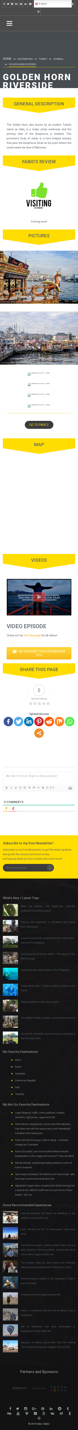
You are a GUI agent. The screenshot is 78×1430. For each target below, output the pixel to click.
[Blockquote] (33, 787)
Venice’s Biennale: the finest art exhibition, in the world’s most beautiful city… (48, 1215)
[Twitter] (18, 721)
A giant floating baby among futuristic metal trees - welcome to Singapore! (48, 940)
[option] (17, 1388)
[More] (39, 733)
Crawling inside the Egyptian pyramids (41, 1294)
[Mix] (59, 721)
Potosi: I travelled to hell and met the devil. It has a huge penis (48, 1312)
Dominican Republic (25, 1080)
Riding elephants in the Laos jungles (40, 1002)
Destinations (25, 59)
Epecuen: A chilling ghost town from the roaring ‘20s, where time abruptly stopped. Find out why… (48, 1344)
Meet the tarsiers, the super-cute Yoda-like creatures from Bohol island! (48, 908)
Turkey (43, 59)
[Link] (43, 787)
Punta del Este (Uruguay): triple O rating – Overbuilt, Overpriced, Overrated (42, 1142)
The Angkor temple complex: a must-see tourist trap (48, 1018)
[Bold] (6, 787)
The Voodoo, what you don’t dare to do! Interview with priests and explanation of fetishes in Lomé (48, 1265)
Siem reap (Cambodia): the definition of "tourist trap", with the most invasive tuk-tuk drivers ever (45, 1176)
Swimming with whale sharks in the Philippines (45, 970)
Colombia (20, 1073)
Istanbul (58, 59)
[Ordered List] (24, 787)
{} (47, 787)
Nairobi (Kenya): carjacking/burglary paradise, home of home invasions (43, 1165)
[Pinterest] (39, 721)
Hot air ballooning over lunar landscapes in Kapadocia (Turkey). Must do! (48, 1328)
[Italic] (11, 787)
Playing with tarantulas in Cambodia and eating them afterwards (48, 924)
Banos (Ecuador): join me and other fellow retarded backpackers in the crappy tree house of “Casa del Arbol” (44, 1153)
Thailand (19, 1094)
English (42, 3)
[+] (52, 787)
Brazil (18, 1067)
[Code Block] (38, 787)
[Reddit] (49, 721)
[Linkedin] (29, 721)
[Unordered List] (29, 787)
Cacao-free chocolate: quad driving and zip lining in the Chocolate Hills (48, 1036)
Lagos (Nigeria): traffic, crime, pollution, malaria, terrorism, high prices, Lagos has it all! (40, 1115)
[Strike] (20, 787)
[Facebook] (8, 721)
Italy (17, 1087)
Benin (18, 1060)
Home (7, 59)
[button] (39, 425)
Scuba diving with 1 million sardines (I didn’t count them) (48, 988)
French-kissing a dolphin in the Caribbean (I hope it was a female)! (48, 1281)
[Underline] (15, 787)
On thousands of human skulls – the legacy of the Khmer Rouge (48, 956)
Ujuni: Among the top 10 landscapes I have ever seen (48, 1231)
